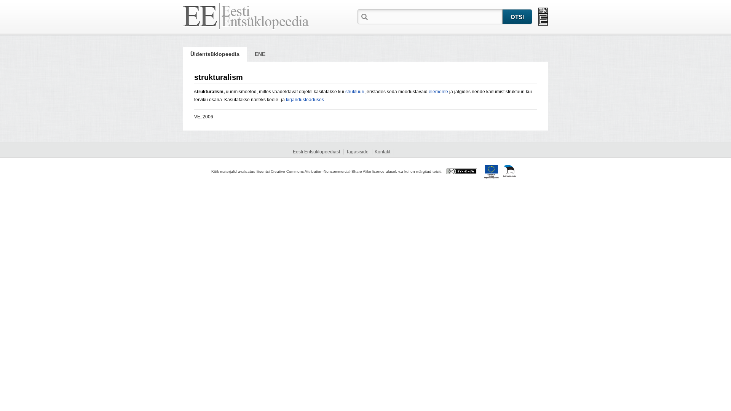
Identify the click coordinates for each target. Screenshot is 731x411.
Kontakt (382, 152)
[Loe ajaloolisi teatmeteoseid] (543, 17)
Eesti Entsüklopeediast (316, 152)
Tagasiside (357, 152)
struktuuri (354, 91)
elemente (438, 91)
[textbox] (436, 16)
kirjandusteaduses (305, 99)
